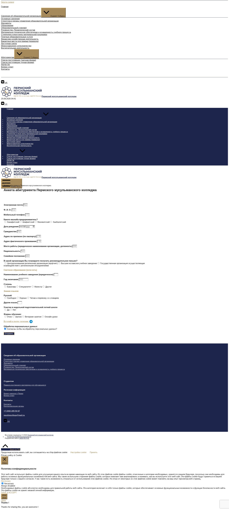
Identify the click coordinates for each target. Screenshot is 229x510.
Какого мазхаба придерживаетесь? (21, 219)
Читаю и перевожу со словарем (44, 298)
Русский (8, 295)
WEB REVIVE (24, 438)
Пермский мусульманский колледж (40, 435)
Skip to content (7, 2)
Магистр (38, 287)
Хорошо (23, 298)
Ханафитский (13, 222)
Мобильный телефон (14, 215)
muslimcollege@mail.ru (14, 415)
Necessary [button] (6, 481)
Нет (14, 310)
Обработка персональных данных (20, 326)
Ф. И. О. (8, 210)
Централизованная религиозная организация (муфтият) (32, 263)
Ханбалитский (59, 222)
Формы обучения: (12, 314)
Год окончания (11, 279)
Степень (8, 284)
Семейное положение (14, 256)
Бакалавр (11, 287)
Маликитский (44, 222)
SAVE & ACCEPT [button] (9, 492)
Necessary (9, 483)
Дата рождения (11, 226)
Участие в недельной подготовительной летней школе (30, 307)
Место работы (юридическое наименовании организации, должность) (38, 246)
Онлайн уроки (51, 317)
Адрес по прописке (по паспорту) (20, 236)
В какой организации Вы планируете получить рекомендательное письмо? (40, 261)
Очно (9, 317)
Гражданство (10, 231)
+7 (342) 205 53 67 (12, 411)
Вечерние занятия (33, 317)
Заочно (18, 317)
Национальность (12, 251)
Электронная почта (13, 205)
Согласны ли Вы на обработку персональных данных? (32, 329)
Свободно (11, 298)
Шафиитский (28, 222)
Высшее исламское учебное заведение (79, 263)
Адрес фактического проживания (20, 241)
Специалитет (25, 287)
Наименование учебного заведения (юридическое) (29, 274)
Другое (48, 287)
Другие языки (11, 302)
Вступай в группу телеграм (16, 321)
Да (8, 310)
